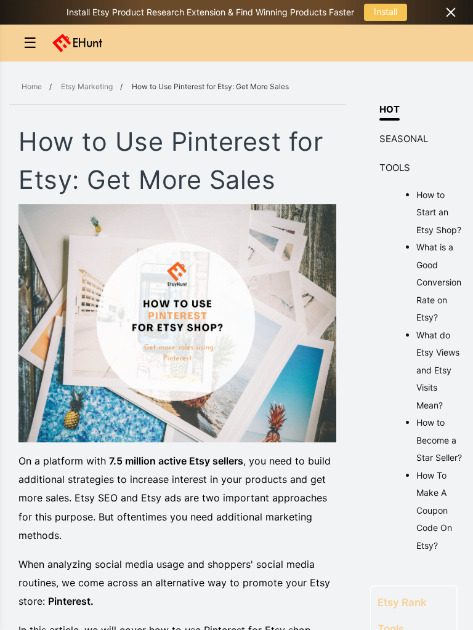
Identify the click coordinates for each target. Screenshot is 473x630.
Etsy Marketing (87, 86)
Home (32, 86)
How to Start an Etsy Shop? (438, 212)
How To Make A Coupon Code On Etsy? (434, 510)
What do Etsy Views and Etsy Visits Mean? (437, 370)
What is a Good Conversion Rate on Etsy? (438, 282)
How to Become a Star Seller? (439, 440)
